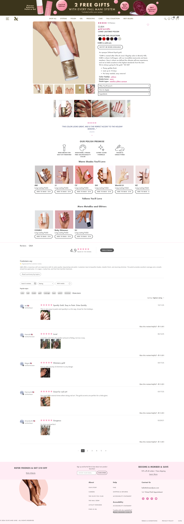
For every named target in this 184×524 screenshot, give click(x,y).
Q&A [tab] (31, 246)
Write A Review (107, 250)
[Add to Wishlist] (148, 24)
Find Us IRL (93, 509)
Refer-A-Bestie (30, 473)
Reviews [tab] (23, 246)
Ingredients (103, 94)
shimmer (68, 293)
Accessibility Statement (122, 496)
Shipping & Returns (120, 492)
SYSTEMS (63, 18)
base (53, 293)
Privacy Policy (167, 521)
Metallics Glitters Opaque (118, 81)
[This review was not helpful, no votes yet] (162, 327)
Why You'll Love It (105, 86)
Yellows (113, 77)
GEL (81, 18)
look (28, 293)
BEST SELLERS (128, 18)
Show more (76, 293)
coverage (47, 293)
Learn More (153, 474)
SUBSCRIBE (102, 473)
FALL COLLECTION (113, 18)
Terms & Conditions (149, 521)
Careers (92, 492)
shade (34, 293)
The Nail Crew (94, 500)
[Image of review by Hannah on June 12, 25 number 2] (56, 344)
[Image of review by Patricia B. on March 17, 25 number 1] (45, 401)
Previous (35, 90)
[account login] (169, 19)
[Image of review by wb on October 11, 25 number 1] (45, 315)
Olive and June (11, 520)
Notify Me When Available (110, 47)
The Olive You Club (96, 496)
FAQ (114, 487)
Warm (112, 79)
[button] (56, 108)
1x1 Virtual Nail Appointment (152, 492)
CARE (101, 18)
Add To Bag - (45, 191)
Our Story (93, 487)
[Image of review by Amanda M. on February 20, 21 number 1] (45, 430)
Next (93, 90)
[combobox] (46, 283)
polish (60, 293)
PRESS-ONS (90, 18)
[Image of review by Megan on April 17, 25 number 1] (45, 372)
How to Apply (104, 90)
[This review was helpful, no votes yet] (158, 327)
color (22, 293)
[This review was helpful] (158, 442)
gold (40, 293)
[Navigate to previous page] (78, 450)
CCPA (180, 521)
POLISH (73, 18)
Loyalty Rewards (95, 505)
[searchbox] (26, 283)
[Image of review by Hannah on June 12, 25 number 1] (45, 344)
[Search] (165, 20)
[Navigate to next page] (106, 450)
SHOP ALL (52, 18)
